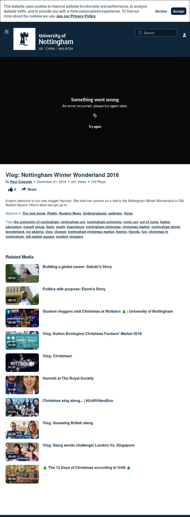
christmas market (136, 226)
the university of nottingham (36, 221)
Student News (70, 213)
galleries (115, 213)
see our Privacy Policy (76, 16)
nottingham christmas (103, 226)
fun (144, 231)
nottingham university (104, 221)
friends (134, 231)
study (60, 226)
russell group (33, 226)
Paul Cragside (21, 181)
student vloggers (69, 236)
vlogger (60, 231)
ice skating (35, 231)
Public (52, 213)
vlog (48, 231)
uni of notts (149, 221)
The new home (33, 213)
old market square (40, 236)
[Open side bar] (7, 31)
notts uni (131, 221)
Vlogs (128, 213)
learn (50, 226)
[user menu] (184, 35)
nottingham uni (73, 221)
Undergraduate (95, 213)
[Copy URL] (95, 116)
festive (121, 231)
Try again (95, 127)
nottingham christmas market (91, 231)
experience (75, 226)
